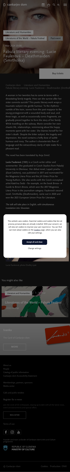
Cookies (37, 230)
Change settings (34, 248)
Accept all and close (34, 242)
